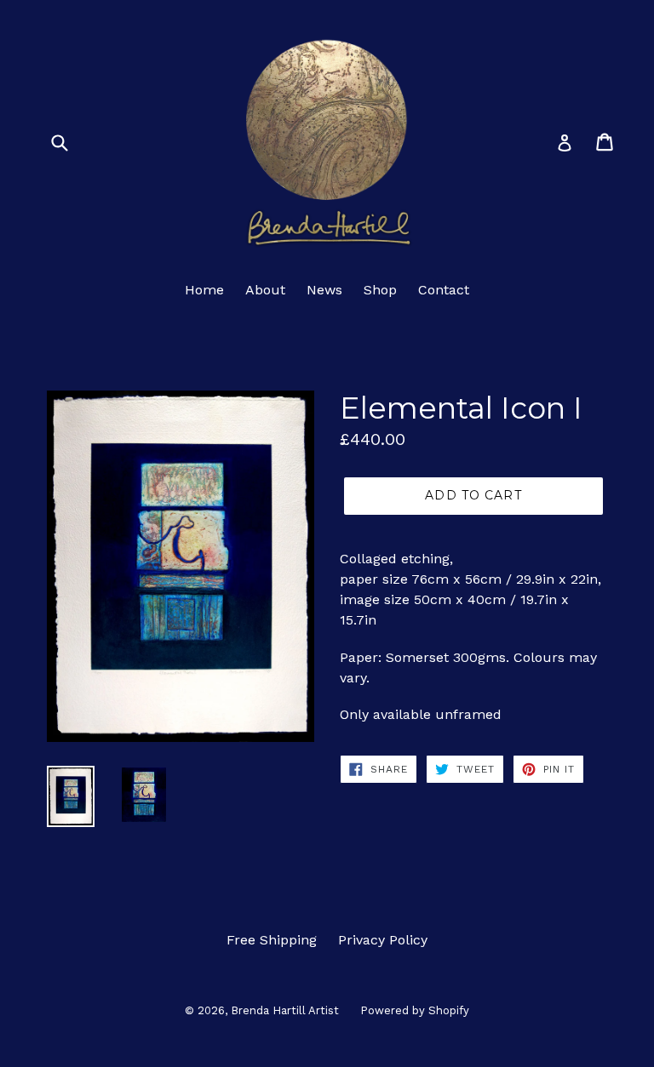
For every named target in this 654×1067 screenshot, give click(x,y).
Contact (443, 290)
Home (204, 290)
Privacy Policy (382, 940)
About (265, 290)
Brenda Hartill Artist (285, 1010)
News (324, 290)
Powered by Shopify (414, 1010)
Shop (380, 290)
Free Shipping (272, 940)
